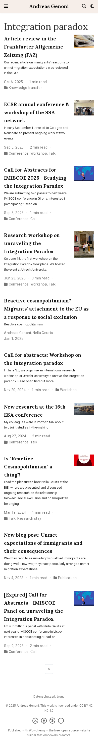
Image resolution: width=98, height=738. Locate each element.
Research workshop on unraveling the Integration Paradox (32, 243)
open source (70, 730)
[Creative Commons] (49, 721)
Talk (52, 153)
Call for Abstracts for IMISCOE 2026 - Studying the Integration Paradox (35, 177)
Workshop (38, 153)
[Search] (84, 6)
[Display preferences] (92, 6)
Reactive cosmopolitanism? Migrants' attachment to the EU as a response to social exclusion (46, 308)
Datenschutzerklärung (49, 696)
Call (33, 219)
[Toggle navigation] (6, 6)
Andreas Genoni (49, 6)
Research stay (29, 518)
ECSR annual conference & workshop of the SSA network (36, 112)
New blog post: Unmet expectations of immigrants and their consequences (43, 543)
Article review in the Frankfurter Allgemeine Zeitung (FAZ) (33, 46)
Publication (67, 578)
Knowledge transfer (25, 88)
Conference (19, 153)
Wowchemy (37, 730)
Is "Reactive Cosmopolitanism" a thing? (28, 466)
